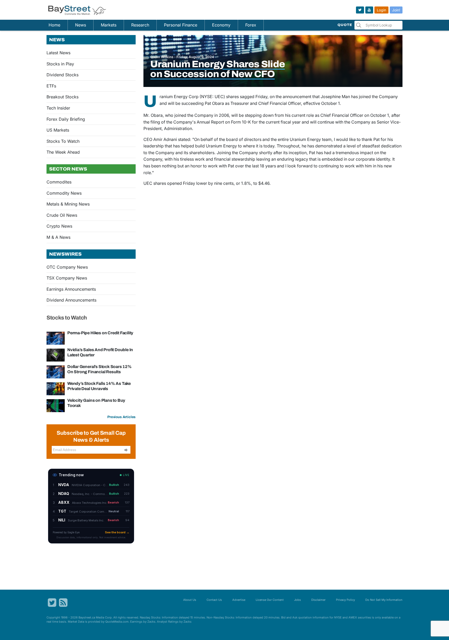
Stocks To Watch (63, 141)
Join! (396, 10)
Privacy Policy (345, 600)
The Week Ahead (63, 152)
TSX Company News (67, 278)
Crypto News (59, 226)
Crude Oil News (62, 215)
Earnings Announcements (71, 289)
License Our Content (270, 600)
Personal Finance (180, 25)
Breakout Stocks (62, 96)
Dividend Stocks (62, 74)
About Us (189, 600)
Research (140, 25)
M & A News (58, 237)
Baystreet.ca (86, 617)
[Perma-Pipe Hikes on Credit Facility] (56, 338)
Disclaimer (318, 600)
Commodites (59, 182)
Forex (250, 25)
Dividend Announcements (71, 300)
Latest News (58, 52)
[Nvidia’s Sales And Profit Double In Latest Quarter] (56, 354)
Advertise (238, 600)
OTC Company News (67, 267)
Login (381, 10)
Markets (108, 25)
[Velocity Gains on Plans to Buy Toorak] (56, 405)
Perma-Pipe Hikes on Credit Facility (100, 333)
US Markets (58, 130)
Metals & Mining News (68, 204)
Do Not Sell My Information (383, 600)
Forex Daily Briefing (66, 119)
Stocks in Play (60, 63)
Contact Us (214, 600)
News (80, 25)
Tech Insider (58, 108)
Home (54, 25)
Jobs (297, 600)
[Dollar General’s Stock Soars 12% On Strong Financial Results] (56, 371)
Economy (221, 25)
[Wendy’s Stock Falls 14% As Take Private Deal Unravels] (56, 388)
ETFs (51, 85)
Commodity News (64, 193)
